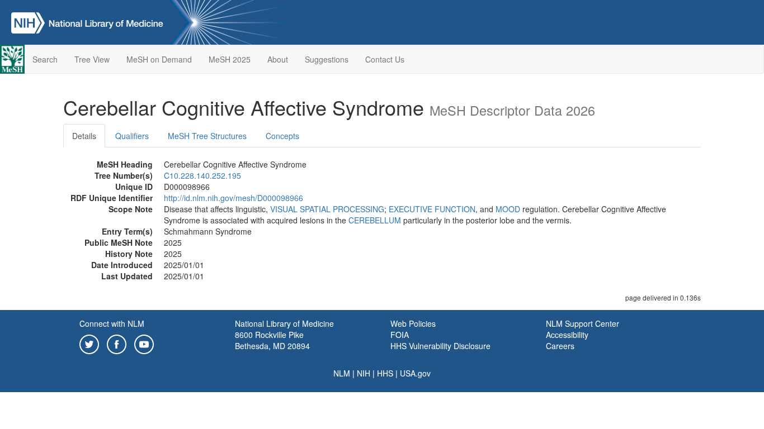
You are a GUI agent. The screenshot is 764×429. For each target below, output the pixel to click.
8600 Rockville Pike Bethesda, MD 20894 (272, 340)
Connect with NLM (111, 323)
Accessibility (567, 334)
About (277, 59)
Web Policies (413, 323)
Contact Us (384, 59)
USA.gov (415, 373)
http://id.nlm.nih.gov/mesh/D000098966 (233, 197)
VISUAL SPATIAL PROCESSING (327, 208)
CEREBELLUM (374, 220)
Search (45, 59)
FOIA (399, 334)
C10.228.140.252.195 (202, 175)
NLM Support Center (582, 323)
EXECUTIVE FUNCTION (432, 208)
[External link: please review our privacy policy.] (89, 343)
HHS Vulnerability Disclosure (440, 345)
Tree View (92, 59)
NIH (363, 373)
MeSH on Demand (159, 59)
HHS (385, 373)
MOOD (508, 208)
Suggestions (326, 59)
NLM (341, 373)
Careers (560, 345)
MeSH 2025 (230, 59)
